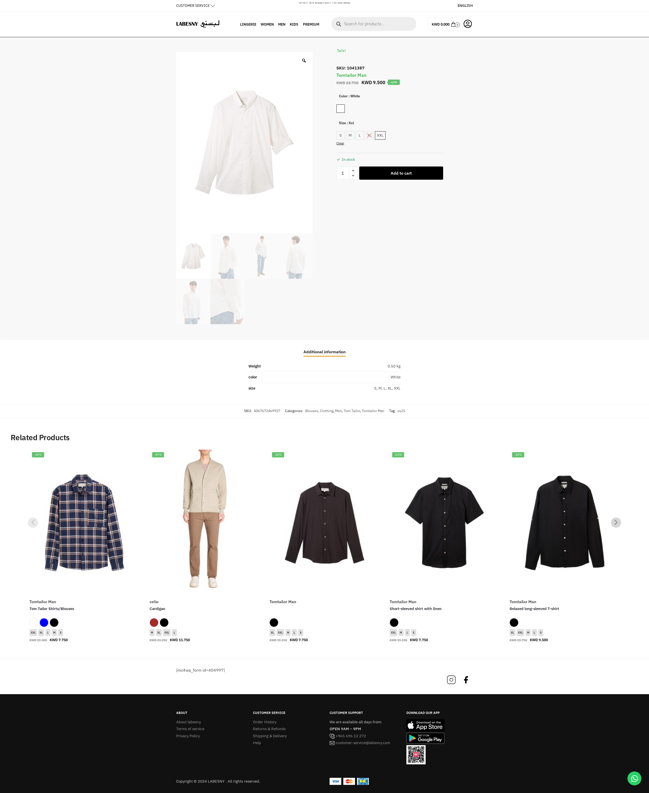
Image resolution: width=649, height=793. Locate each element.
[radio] (340, 108)
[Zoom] (304, 60)
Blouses (311, 411)
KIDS (294, 24)
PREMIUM (311, 24)
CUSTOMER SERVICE (193, 5)
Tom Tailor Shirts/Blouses (51, 608)
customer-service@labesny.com (362, 742)
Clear (340, 143)
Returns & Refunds (269, 728)
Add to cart (401, 173)
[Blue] (44, 622)
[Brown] (154, 622)
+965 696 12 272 (350, 735)
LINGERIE (248, 24)
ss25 (401, 411)
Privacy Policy (188, 735)
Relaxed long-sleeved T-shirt (534, 608)
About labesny (188, 722)
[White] (33, 622)
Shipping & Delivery (270, 735)
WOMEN (267, 24)
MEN (281, 24)
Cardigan (157, 608)
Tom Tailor (352, 411)
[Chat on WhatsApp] (634, 778)
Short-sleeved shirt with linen (416, 608)
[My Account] (468, 23)
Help (257, 742)
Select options (84, 650)
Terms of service (190, 728)
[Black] (54, 622)
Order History (264, 722)
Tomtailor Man (373, 411)
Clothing (326, 411)
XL (41, 632)
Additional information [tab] (324, 351)
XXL (33, 632)
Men (338, 411)
